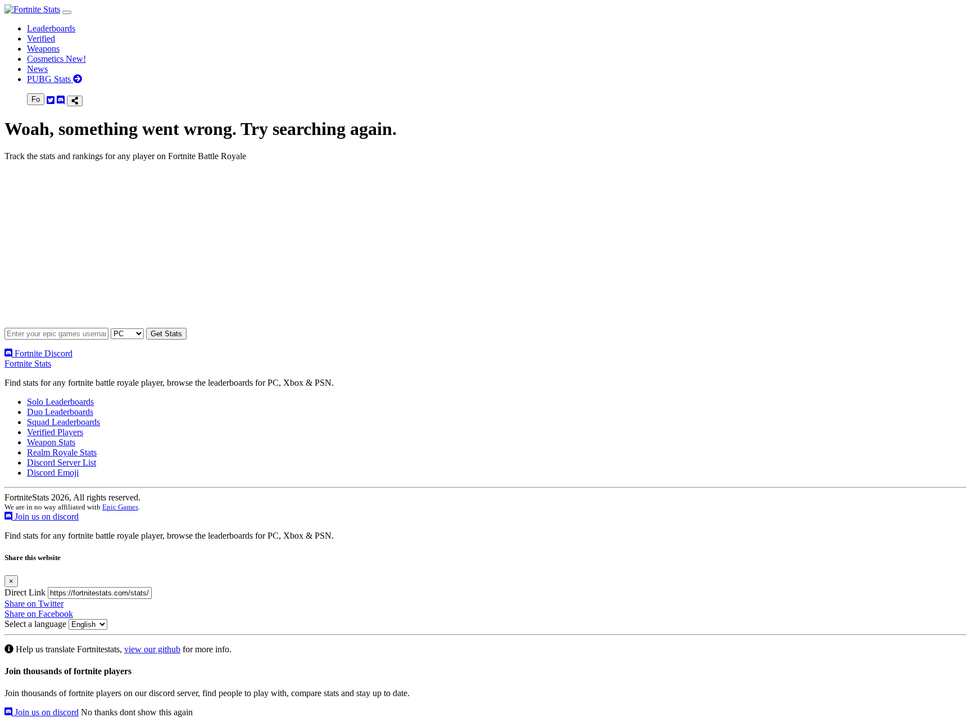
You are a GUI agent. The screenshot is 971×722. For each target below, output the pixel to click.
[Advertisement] (341, 249)
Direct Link (25, 592)
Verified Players (55, 432)
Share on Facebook (38, 614)
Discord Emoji (53, 472)
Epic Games (120, 507)
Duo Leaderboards (60, 412)
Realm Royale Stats (62, 452)
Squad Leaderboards (63, 422)
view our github (152, 649)
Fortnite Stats (27, 363)
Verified (41, 38)
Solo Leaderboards (60, 402)
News (37, 69)
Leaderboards (51, 28)
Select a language (35, 624)
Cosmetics (56, 59)
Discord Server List (61, 462)
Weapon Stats (51, 442)
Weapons (43, 48)
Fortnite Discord (42, 353)
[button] (66, 12)
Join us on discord (45, 516)
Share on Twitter (33, 603)
